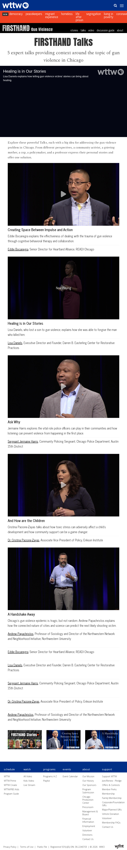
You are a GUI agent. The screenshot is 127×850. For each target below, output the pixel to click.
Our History (88, 780)
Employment (88, 826)
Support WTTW (109, 776)
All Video (28, 776)
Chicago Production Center (87, 799)
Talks (83, 30)
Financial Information (88, 820)
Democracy (16, 14)
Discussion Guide (105, 30)
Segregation (93, 14)
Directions (87, 834)
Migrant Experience (51, 15)
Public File (42, 846)
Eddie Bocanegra (18, 249)
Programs (49, 769)
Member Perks (109, 789)
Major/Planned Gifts (112, 809)
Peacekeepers (34, 14)
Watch (27, 769)
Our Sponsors (89, 785)
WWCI (102, 846)
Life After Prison (79, 17)
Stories (74, 30)
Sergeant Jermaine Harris (23, 441)
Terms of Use (26, 846)
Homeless (67, 14)
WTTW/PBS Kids (11, 789)
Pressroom (87, 807)
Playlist (46, 780)
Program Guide (11, 793)
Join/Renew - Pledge (112, 780)
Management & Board (90, 813)
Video (91, 30)
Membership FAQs (111, 822)
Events (67, 769)
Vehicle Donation (110, 813)
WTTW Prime (10, 780)
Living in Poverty (108, 15)
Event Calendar (70, 776)
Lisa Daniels (15, 342)
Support (107, 769)
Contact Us (88, 839)
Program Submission (88, 791)
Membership (108, 793)
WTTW (7, 776)
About (120, 30)
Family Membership (112, 798)
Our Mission (88, 776)
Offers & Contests (111, 785)
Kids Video (29, 780)
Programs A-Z (50, 776)
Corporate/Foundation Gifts (113, 804)
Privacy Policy (9, 846)
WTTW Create (10, 785)
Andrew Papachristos (20, 633)
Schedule (9, 769)
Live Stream (29, 785)
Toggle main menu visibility (123, 5)
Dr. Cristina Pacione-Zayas (23, 540)
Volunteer (87, 830)
